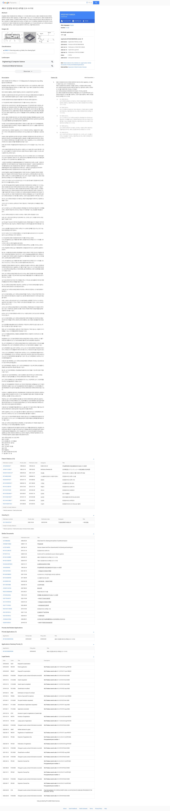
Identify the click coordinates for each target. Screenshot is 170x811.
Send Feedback (73, 808)
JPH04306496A (7, 595)
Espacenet (71, 67)
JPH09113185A (7, 469)
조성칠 (67, 27)
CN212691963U (7, 571)
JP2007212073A (7, 588)
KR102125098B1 (7, 557)
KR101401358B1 (7, 500)
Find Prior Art (77, 21)
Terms (91, 808)
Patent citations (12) (68, 63)
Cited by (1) (77, 63)
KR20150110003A (7, 608)
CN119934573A (7, 522)
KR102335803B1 (7, 574)
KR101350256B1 (7, 493)
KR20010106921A (7, 473)
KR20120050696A (7, 591)
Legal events (84, 63)
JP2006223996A (7, 619)
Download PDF (67, 21)
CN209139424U (7, 622)
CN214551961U (7, 612)
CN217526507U (7, 598)
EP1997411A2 (6, 554)
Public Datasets (83, 808)
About (64, 808)
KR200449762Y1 (7, 479)
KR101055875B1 (7, 483)
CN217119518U (7, 605)
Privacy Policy (98, 808)
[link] (19, 50)
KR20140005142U (7, 504)
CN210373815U (7, 615)
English (72, 25)
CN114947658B (7, 584)
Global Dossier (78, 67)
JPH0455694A (6, 466)
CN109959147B (7, 581)
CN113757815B (7, 602)
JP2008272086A (7, 544)
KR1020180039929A (8, 639)
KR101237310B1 (7, 490)
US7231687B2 (6, 547)
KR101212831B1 (7, 486)
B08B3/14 (7, 50)
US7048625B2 (6, 540)
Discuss (84, 67)
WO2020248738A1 (7, 564)
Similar (86, 21)
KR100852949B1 (7, 476)
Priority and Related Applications (75, 64)
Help (105, 808)
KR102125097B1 (7, 560)
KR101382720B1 (7, 497)
